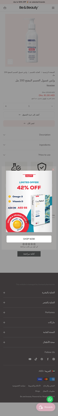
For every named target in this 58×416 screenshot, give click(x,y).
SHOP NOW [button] (29, 238)
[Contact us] (50, 399)
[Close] (53, 169)
